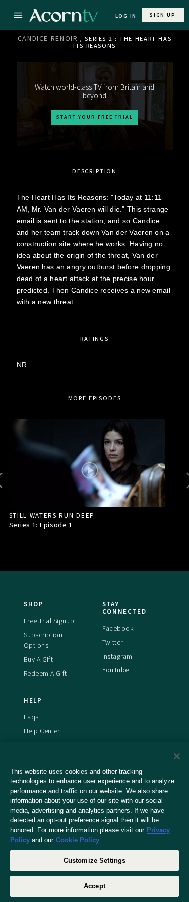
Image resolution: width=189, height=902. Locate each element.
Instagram (117, 656)
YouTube (115, 669)
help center (42, 730)
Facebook (117, 628)
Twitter (112, 642)
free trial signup (49, 621)
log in (126, 16)
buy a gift (38, 659)
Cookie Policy (77, 840)
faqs (31, 716)
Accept (94, 886)
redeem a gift (45, 673)
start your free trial (94, 117)
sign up (162, 15)
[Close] (177, 756)
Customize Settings (94, 860)
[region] (94, 822)
